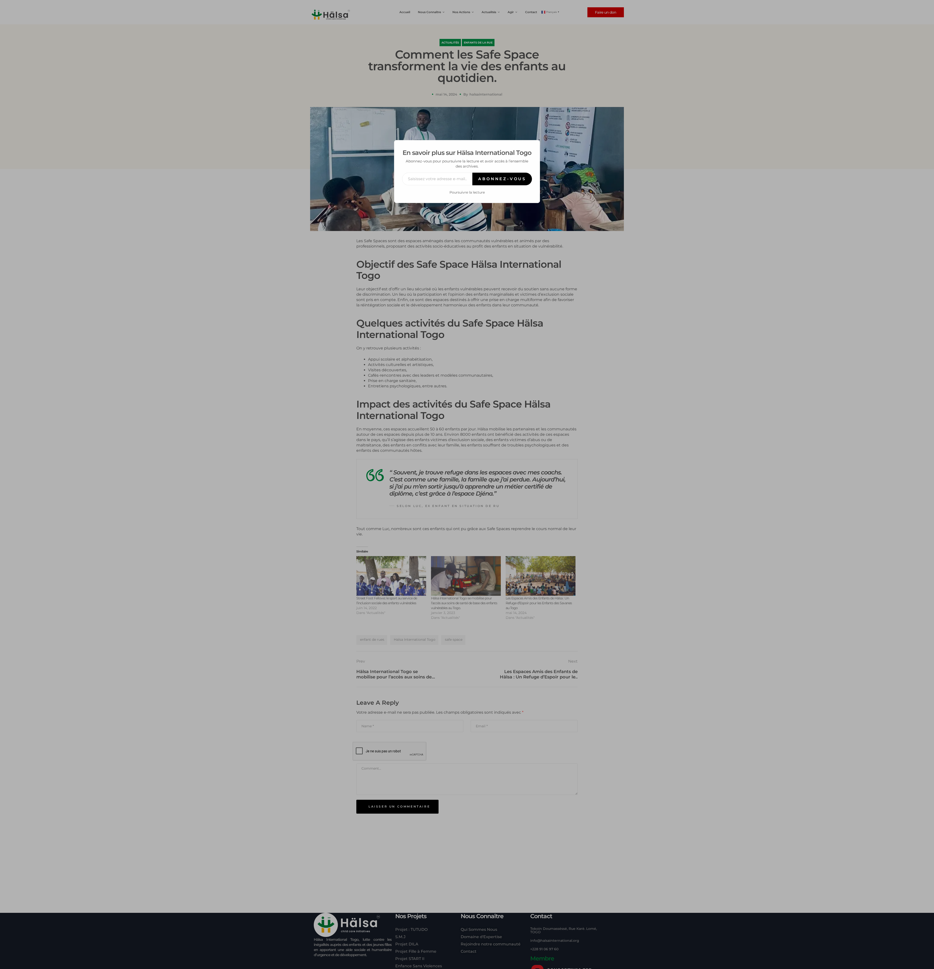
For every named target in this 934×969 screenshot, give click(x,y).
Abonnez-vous (502, 179)
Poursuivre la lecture (467, 192)
